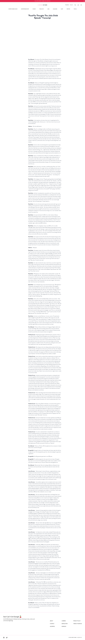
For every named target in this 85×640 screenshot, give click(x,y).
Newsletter (67, 4)
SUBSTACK (64, 626)
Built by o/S (79, 637)
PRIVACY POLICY (76, 620)
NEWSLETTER (64, 623)
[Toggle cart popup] (78, 5)
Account (71, 4)
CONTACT (52, 623)
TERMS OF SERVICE (77, 623)
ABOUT (51, 620)
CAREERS (64, 620)
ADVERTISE (52, 626)
